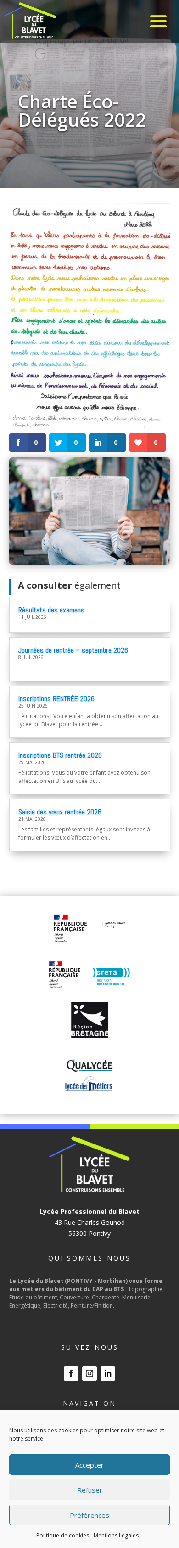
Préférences (89, 1515)
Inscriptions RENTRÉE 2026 (56, 698)
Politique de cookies (62, 1535)
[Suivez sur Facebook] (71, 1373)
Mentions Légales (116, 1535)
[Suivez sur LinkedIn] (108, 1373)
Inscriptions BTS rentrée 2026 (60, 755)
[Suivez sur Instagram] (89, 1373)
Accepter (89, 1464)
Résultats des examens (51, 610)
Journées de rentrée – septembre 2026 (73, 650)
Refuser (89, 1490)
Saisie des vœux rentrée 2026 (59, 812)
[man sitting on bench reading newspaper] (89, 562)
